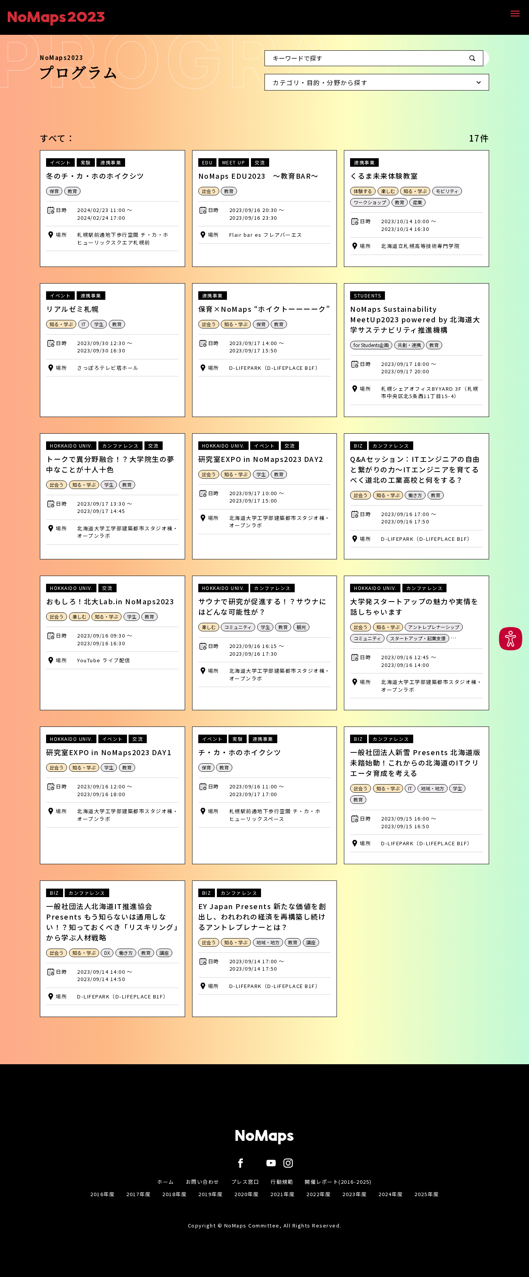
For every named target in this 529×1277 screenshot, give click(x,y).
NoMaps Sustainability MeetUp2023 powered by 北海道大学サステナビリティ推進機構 (415, 319)
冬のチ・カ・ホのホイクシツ (95, 176)
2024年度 (390, 1194)
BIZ (358, 445)
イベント (60, 162)
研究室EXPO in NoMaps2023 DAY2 (260, 459)
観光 (301, 627)
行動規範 (282, 1181)
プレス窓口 (245, 1181)
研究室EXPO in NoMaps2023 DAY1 (108, 752)
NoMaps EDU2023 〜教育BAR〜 (258, 176)
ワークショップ (370, 202)
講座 (164, 952)
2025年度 (426, 1194)
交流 (260, 162)
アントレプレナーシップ (433, 627)
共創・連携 (409, 345)
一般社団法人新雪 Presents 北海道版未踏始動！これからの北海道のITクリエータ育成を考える (415, 762)
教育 (72, 191)
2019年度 (210, 1194)
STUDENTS (367, 295)
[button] (510, 638)
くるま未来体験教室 (384, 176)
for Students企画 (371, 345)
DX (107, 952)
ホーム (165, 1181)
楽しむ (388, 191)
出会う (209, 191)
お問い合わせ (203, 1181)
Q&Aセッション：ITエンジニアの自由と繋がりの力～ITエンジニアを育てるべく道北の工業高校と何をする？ (415, 469)
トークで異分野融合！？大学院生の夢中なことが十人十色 (110, 464)
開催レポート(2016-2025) (338, 1181)
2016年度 (102, 1194)
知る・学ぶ (415, 191)
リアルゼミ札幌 (72, 309)
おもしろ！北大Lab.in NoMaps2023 (110, 601)
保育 (54, 191)
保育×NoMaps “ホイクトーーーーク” (264, 309)
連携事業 (110, 162)
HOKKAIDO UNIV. (71, 445)
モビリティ (447, 191)
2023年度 (354, 1194)
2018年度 (174, 1194)
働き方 (415, 495)
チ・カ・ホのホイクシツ (240, 752)
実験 (86, 162)
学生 (98, 324)
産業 (417, 202)
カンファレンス (120, 445)
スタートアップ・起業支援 (418, 638)
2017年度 (138, 1194)
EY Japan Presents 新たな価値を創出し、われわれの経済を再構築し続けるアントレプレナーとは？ (262, 916)
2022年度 (318, 1194)
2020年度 (246, 1194)
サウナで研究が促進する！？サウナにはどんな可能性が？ (262, 606)
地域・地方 (432, 788)
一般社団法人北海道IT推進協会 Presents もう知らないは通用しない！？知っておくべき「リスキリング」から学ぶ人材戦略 (112, 921)
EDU (207, 162)
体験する (363, 191)
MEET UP (234, 162)
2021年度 (282, 1194)
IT (84, 324)
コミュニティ (238, 627)
